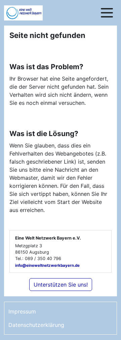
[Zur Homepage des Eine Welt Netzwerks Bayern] (31, 12)
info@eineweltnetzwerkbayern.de (47, 265)
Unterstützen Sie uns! (61, 284)
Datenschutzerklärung (36, 325)
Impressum (22, 311)
